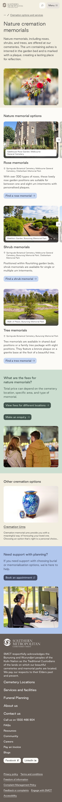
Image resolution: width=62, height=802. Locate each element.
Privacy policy (11, 774)
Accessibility (10, 795)
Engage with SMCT (41, 790)
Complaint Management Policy (20, 785)
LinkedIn (29, 760)
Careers (8, 741)
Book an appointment (21, 578)
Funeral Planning (16, 698)
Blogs (7, 752)
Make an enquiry (16, 417)
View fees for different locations (26, 405)
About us (11, 705)
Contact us (12, 713)
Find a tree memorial (18, 360)
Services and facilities (20, 690)
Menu (51, 5)
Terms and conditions (31, 774)
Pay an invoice (12, 746)
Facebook (11, 760)
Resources (10, 730)
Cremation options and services (26, 15)
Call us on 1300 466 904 (19, 719)
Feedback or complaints (16, 790)
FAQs (7, 725)
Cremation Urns (14, 526)
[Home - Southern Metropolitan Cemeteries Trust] (12, 5)
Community (11, 736)
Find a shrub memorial (19, 278)
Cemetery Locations (19, 682)
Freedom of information (16, 779)
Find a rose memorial (19, 195)
